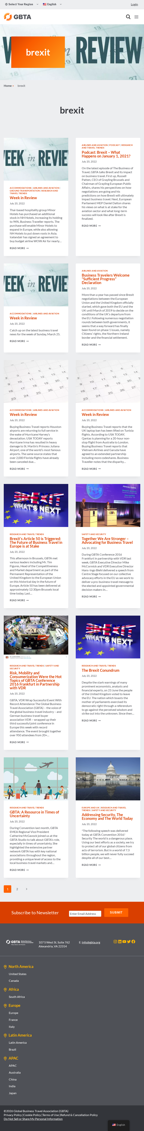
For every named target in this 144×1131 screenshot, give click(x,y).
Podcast (114, 145)
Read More (19, 248)
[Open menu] (136, 16)
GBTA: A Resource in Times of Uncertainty (34, 814)
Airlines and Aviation (46, 188)
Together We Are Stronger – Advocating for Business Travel (107, 540)
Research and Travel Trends (27, 534)
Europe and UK (90, 807)
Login (134, 4)
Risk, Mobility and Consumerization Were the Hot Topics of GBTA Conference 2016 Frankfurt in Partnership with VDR (36, 680)
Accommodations (21, 188)
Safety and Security (94, 534)
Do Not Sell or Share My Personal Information (33, 1119)
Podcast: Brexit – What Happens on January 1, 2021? (106, 154)
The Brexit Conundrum (100, 670)
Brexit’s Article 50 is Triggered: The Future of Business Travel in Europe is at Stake (36, 542)
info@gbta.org (91, 942)
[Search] (128, 17)
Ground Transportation (25, 190)
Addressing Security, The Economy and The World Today (107, 816)
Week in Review (23, 197)
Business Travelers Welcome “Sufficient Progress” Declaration (106, 279)
